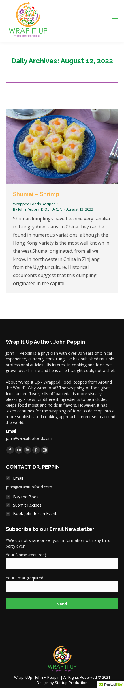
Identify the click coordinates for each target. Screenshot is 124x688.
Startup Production (71, 682)
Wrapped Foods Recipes (34, 204)
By (37, 209)
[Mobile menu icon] (114, 20)
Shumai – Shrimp (36, 194)
